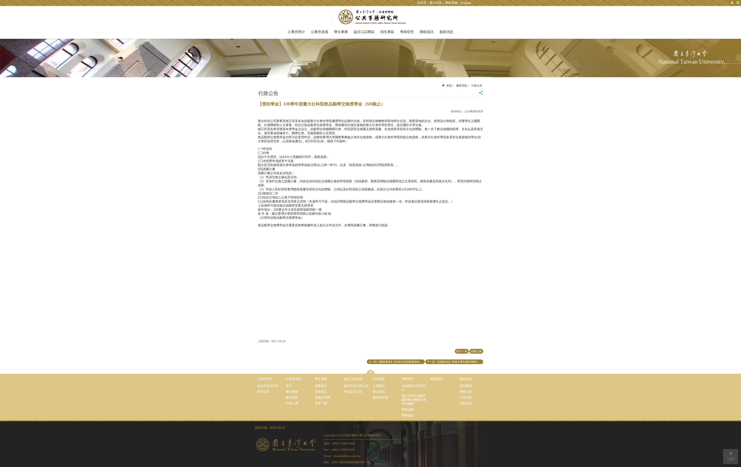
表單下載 (321, 403)
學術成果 (408, 409)
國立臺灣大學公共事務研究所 (371, 17)
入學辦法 (379, 385)
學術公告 (465, 391)
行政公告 (476, 85)
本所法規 (263, 391)
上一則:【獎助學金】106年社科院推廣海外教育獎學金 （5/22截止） (396, 361)
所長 (289, 385)
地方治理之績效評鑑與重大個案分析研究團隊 (414, 399)
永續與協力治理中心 (414, 388)
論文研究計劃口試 (356, 385)
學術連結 (408, 415)
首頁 (449, 85)
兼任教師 (292, 397)
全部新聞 (465, 385)
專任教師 (292, 391)
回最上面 (476, 351)
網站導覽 (451, 2)
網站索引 (738, 3)
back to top (730, 456)
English (466, 3)
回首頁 (421, 2)
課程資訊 (321, 391)
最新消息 (446, 32)
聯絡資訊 (427, 32)
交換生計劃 (322, 397)
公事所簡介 (296, 32)
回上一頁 (461, 351)
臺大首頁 (436, 2)
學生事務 (341, 32)
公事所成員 (319, 32)
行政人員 (292, 403)
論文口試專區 (364, 32)
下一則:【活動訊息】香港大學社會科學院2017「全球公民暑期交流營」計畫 (455, 361)
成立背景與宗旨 (267, 385)
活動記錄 (465, 403)
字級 (732, 3)
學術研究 (407, 32)
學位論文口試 (353, 391)
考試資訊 (379, 391)
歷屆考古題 (380, 397)
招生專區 (387, 32)
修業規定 (321, 385)
